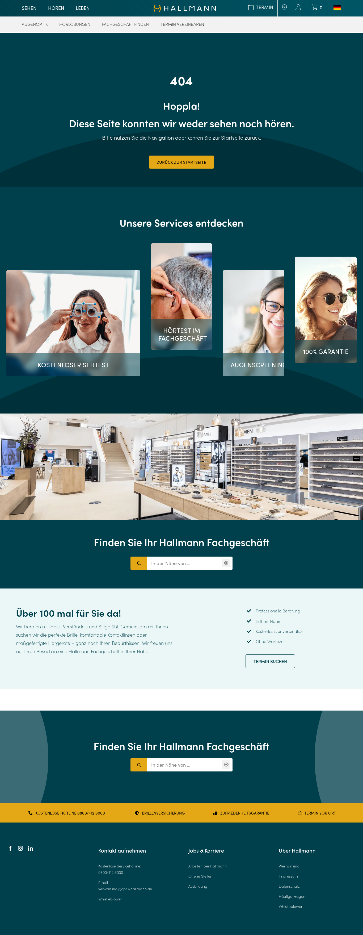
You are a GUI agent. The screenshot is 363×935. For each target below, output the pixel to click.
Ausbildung (197, 886)
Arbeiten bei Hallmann (207, 866)
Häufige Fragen (292, 896)
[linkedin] (30, 848)
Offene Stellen (200, 876)
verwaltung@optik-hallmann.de (125, 888)
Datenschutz (289, 886)
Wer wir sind (289, 866)
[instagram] (20, 848)
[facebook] (10, 848)
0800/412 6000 (110, 872)
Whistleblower (110, 898)
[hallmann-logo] (185, 7)
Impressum (288, 876)
